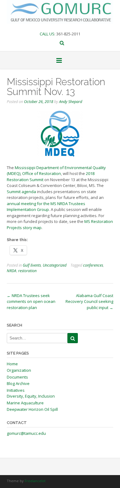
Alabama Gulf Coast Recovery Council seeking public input (89, 301)
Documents (17, 377)
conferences (93, 265)
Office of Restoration (41, 173)
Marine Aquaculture (25, 403)
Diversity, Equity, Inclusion (31, 396)
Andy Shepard (70, 101)
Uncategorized (54, 265)
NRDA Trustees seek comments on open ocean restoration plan (31, 301)
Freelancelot (35, 480)
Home (12, 364)
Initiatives (16, 390)
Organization (19, 370)
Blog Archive (18, 383)
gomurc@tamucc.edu (26, 433)
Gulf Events (32, 265)
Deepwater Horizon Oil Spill (32, 409)
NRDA (11, 270)
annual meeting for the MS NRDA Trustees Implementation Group (46, 206)
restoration (27, 270)
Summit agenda (21, 191)
